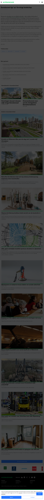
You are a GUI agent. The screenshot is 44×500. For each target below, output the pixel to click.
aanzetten (3, 494)
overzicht (20, 492)
